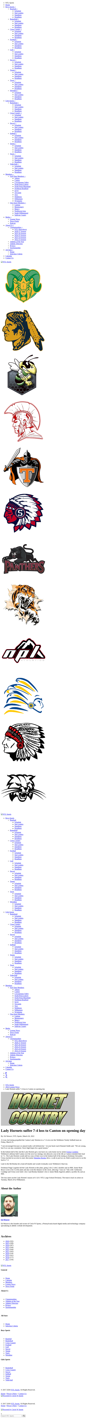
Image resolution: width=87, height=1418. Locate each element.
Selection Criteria (16, 254)
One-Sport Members (18, 203)
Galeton (17, 205)
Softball (13, 133)
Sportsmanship (15, 248)
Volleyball (14, 164)
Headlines (18, 17)
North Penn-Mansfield (22, 187)
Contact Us (9, 258)
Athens (17, 178)
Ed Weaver (5, 1220)
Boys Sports (10, 7)
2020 (7, 1253)
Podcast (13, 223)
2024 (7, 1245)
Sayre (16, 191)
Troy (16, 195)
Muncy (17, 209)
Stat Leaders (18, 13)
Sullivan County (20, 215)
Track (13, 80)
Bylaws (12, 246)
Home (7, 5)
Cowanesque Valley (21, 182)
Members (9, 174)
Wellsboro (18, 197)
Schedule (17, 11)
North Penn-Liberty (21, 184)
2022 (7, 1249)
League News (15, 219)
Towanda (17, 193)
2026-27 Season (20, 231)
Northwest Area (20, 211)
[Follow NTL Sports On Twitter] (6, 1075)
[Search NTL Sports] (6, 1077)
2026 (7, 1241)
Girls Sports (10, 101)
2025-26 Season (20, 233)
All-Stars (9, 250)
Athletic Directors (16, 244)
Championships (16, 227)
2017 (7, 1260)
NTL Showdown (20, 229)
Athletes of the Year (17, 242)
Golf (12, 50)
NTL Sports (9, 3)
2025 (7, 1243)
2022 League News (12, 1087)
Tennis (13, 70)
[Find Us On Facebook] (6, 1073)
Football (13, 39)
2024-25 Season (20, 236)
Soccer (13, 60)
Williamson (18, 199)
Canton (17, 180)
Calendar (8, 256)
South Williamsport (21, 213)
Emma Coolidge (72, 1152)
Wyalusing (18, 201)
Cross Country (16, 29)
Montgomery (19, 207)
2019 (7, 1255)
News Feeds (14, 221)
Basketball (14, 19)
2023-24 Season (20, 238)
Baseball (14, 9)
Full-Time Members (18, 176)
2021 (7, 1251)
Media (8, 217)
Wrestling (14, 91)
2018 (7, 1258)
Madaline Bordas (40, 1158)
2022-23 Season (20, 240)
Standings (18, 15)
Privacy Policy (12, 1394)
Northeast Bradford (21, 189)
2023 (7, 1247)
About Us (9, 225)
